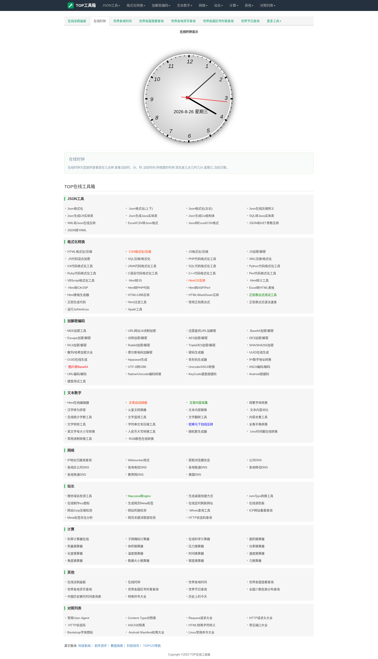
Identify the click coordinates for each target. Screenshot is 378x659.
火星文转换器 (137, 410)
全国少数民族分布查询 (264, 589)
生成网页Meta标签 (140, 503)
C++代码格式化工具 (202, 273)
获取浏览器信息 (199, 460)
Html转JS (135, 280)
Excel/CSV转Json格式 (143, 223)
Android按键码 (259, 374)
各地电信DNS (137, 467)
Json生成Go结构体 (202, 215)
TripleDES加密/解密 (202, 345)
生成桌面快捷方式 (201, 496)
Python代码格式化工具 (264, 266)
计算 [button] (232, 5)
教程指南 (117, 645)
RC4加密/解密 (77, 345)
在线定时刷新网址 (201, 503)
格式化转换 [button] (135, 5)
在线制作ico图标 (78, 503)
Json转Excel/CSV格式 (204, 223)
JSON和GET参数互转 (264, 223)
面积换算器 (256, 539)
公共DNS (255, 460)
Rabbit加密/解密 (139, 345)
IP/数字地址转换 (260, 359)
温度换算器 (135, 553)
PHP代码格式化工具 (202, 259)
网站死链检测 (137, 510)
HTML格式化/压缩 (79, 251)
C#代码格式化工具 (80, 266)
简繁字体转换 (258, 402)
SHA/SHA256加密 (261, 345)
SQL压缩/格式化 (139, 259)
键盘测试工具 (76, 381)
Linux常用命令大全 (201, 632)
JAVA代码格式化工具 (142, 266)
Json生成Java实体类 (142, 215)
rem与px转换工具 (261, 496)
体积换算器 (135, 546)
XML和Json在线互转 (81, 223)
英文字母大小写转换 (81, 431)
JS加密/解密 (257, 251)
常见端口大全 (258, 625)
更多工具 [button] (273, 21)
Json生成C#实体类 (80, 215)
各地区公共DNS (78, 467)
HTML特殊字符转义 (202, 625)
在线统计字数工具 (79, 417)
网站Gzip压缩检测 (79, 510)
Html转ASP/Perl (199, 287)
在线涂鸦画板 (77, 21)
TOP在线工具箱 (200, 654)
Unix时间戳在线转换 (263, 431)
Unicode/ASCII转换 (202, 367)
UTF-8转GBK (137, 367)
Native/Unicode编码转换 (144, 374)
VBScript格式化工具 (80, 280)
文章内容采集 (198, 402)
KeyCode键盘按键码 (203, 374)
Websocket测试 (138, 460)
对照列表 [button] (266, 5)
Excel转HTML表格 (261, 287)
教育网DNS (136, 474)
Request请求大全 (200, 618)
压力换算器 (196, 546)
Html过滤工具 (137, 302)
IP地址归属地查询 (79, 460)
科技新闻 (84, 645)
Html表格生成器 (78, 295)
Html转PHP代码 (139, 287)
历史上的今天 (198, 596)
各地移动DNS (258, 467)
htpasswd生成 (137, 359)
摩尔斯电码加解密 (140, 352)
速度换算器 (256, 553)
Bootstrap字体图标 (80, 632)
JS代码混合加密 (78, 259)
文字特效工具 (76, 424)
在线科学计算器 (199, 539)
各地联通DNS (198, 467)
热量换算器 (75, 546)
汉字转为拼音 (76, 410)
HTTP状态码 (76, 625)
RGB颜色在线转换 (141, 438)
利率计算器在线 (78, 539)
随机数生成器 (198, 431)
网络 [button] (202, 5)
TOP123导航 (152, 645)
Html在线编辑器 (78, 402)
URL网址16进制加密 (142, 330)
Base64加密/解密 (261, 330)
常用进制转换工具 (79, 438)
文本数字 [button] (183, 5)
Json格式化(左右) (201, 208)
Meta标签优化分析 (80, 517)
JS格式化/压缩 (198, 251)
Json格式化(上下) (140, 208)
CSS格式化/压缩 (139, 251)
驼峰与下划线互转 (201, 424)
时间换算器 (196, 553)
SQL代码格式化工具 (202, 266)
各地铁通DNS (76, 474)
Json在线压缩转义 (261, 208)
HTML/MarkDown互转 (204, 295)
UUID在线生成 (259, 352)
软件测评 (100, 645)
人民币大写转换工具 (142, 431)
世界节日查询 (250, 21)
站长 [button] (217, 5)
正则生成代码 (76, 302)
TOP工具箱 (86, 5)
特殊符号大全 (137, 596)
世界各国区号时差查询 (218, 21)
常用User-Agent (78, 618)
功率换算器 (256, 546)
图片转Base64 (77, 367)
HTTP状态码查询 (200, 517)
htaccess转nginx (139, 496)
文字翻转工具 (198, 417)
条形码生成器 (198, 359)
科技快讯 (133, 645)
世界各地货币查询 (183, 21)
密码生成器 (196, 352)
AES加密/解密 (198, 338)
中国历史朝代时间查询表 (84, 596)
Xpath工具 (135, 309)
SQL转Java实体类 (261, 215)
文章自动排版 (137, 402)
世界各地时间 (122, 21)
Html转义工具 (259, 280)
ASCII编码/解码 (259, 367)
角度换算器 (75, 560)
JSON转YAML (77, 230)
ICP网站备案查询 (261, 510)
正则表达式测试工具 (263, 295)
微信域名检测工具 (79, 496)
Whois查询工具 (199, 510)
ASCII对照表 (136, 625)
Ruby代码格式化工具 (81, 273)
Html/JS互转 (197, 280)
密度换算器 (196, 560)
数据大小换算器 (138, 560)
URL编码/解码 (77, 374)
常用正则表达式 (199, 302)
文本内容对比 (258, 410)
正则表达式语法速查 (263, 302)
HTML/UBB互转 (139, 295)
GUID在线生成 (77, 359)
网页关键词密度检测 (142, 517)
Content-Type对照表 (142, 618)
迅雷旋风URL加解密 (202, 330)
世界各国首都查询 (151, 21)
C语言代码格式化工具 (143, 273)
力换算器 (255, 560)
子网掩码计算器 (138, 539)
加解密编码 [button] (160, 5)
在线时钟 (100, 21)
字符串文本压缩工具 (142, 424)
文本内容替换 (198, 410)
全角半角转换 (258, 424)
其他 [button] (248, 5)
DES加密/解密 (258, 338)
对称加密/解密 (137, 338)
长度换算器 (75, 553)
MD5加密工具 (76, 330)
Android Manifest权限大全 (146, 632)
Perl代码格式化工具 (262, 273)
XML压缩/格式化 (260, 259)
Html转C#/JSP (77, 287)
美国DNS (195, 474)
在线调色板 (256, 503)
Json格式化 (75, 208)
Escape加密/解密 (79, 338)
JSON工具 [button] (110, 5)
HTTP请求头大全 (261, 618)
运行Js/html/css (78, 309)
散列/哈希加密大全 (80, 352)
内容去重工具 (258, 417)
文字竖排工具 (137, 417)
